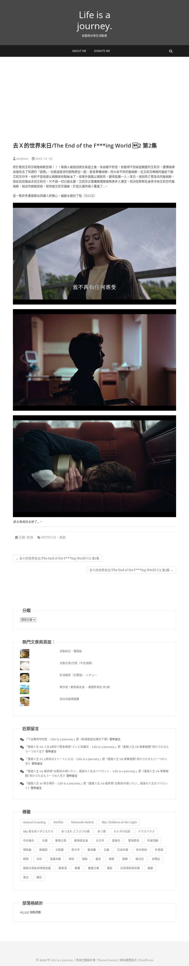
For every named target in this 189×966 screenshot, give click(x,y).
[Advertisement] (94, 91)
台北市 (100, 840)
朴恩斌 (159, 850)
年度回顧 (152, 840)
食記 (26, 877)
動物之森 (60, 840)
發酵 (125, 859)
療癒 (111, 859)
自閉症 (156, 859)
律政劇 (27, 850)
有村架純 (141, 850)
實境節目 (133, 840)
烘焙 (71, 859)
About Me (79, 51)
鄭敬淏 (63, 868)
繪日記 (140, 859)
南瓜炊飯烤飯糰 (69, 699)
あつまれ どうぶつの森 (75, 831)
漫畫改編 (55, 859)
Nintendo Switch (82, 822)
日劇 (106, 850)
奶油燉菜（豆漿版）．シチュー (78, 675)
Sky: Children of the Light (119, 822)
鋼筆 (77, 868)
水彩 (39, 859)
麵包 (39, 877)
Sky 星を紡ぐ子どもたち (38, 831)
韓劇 (150, 868)
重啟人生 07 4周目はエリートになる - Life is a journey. (64, 759)
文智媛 (59, 850)
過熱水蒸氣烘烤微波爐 (37, 868)
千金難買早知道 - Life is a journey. (51, 739)
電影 (109, 868)
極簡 (26, 859)
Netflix (48, 537)
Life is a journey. (94, 20)
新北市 (75, 850)
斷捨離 (92, 850)
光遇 (44, 840)
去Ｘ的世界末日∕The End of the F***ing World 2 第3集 (131, 570)
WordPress (145, 960)
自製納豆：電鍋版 (71, 651)
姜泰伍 (116, 840)
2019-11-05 (44, 159)
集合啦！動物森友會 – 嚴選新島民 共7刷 (85, 687)
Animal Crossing (34, 822)
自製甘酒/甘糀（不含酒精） (77, 663)
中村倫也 (28, 840)
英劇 (62, 537)
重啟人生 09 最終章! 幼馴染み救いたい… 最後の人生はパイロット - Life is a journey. (82, 771)
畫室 (98, 859)
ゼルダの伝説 (122, 831)
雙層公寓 (93, 868)
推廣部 (43, 850)
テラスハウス (146, 831)
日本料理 (122, 850)
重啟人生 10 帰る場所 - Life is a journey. (54, 783)
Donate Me (102, 51)
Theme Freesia (107, 960)
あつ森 (101, 831)
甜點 (85, 859)
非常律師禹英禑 (130, 868)
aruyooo (22, 159)
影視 (30, 537)
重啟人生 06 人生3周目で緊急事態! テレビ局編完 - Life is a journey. (71, 747)
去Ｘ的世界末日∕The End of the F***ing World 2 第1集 (57, 558)
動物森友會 (81, 840)
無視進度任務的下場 (94, 739)
